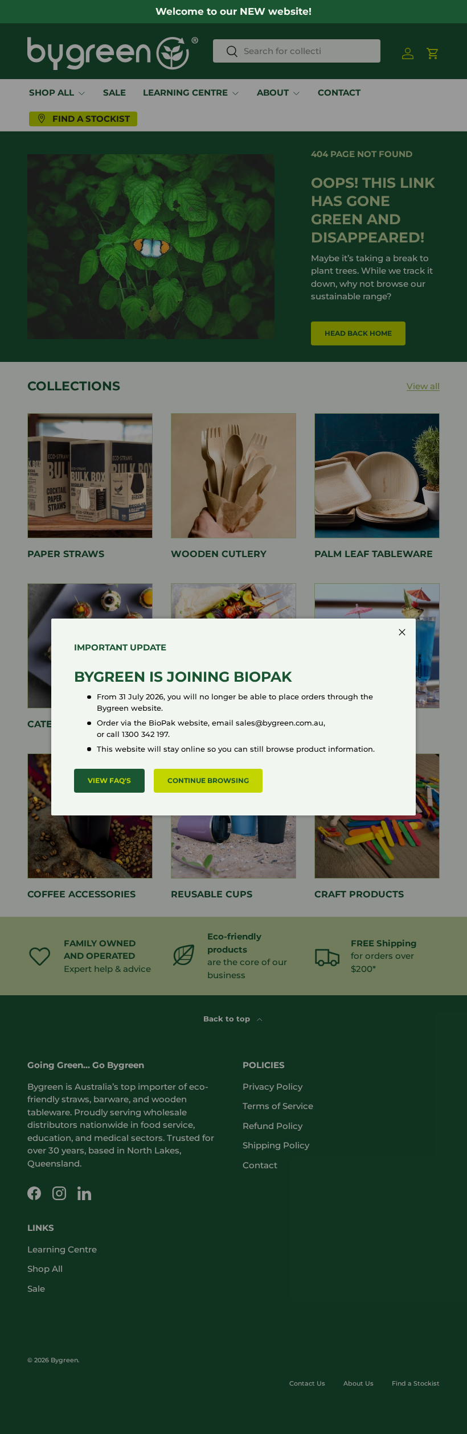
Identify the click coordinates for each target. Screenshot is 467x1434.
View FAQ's (109, 780)
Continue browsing (208, 780)
